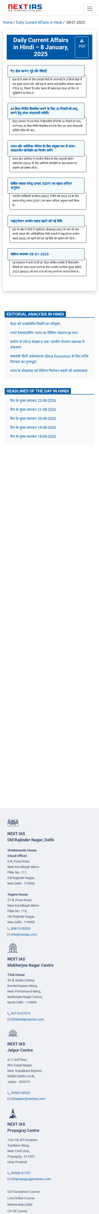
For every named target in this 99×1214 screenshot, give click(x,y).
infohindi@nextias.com (27, 1019)
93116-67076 (20, 1013)
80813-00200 (20, 928)
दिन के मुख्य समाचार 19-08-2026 (33, 427)
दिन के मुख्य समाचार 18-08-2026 (33, 436)
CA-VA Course (17, 1211)
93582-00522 (20, 1093)
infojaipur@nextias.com (28, 1099)
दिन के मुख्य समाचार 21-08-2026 (33, 409)
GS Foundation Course (23, 1192)
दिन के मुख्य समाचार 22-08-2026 (33, 400)
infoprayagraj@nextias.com (31, 1179)
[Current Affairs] (25, 7)
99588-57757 (20, 1173)
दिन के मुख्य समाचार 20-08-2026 (33, 418)
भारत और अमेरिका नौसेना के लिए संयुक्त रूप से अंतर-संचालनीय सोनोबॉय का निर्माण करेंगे (43, 148)
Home (7, 22)
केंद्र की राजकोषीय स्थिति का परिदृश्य (35, 324)
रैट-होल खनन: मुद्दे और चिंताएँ (29, 71)
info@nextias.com (24, 934)
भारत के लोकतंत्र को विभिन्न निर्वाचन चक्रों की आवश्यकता (48, 371)
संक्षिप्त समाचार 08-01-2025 (30, 254)
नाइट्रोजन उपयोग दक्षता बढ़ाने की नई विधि (36, 221)
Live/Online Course (20, 1198)
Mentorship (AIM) (19, 1204)
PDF (82, 46)
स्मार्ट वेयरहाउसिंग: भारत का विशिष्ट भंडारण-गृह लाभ (44, 333)
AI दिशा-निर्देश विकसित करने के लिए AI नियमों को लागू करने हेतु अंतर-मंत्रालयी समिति (44, 111)
